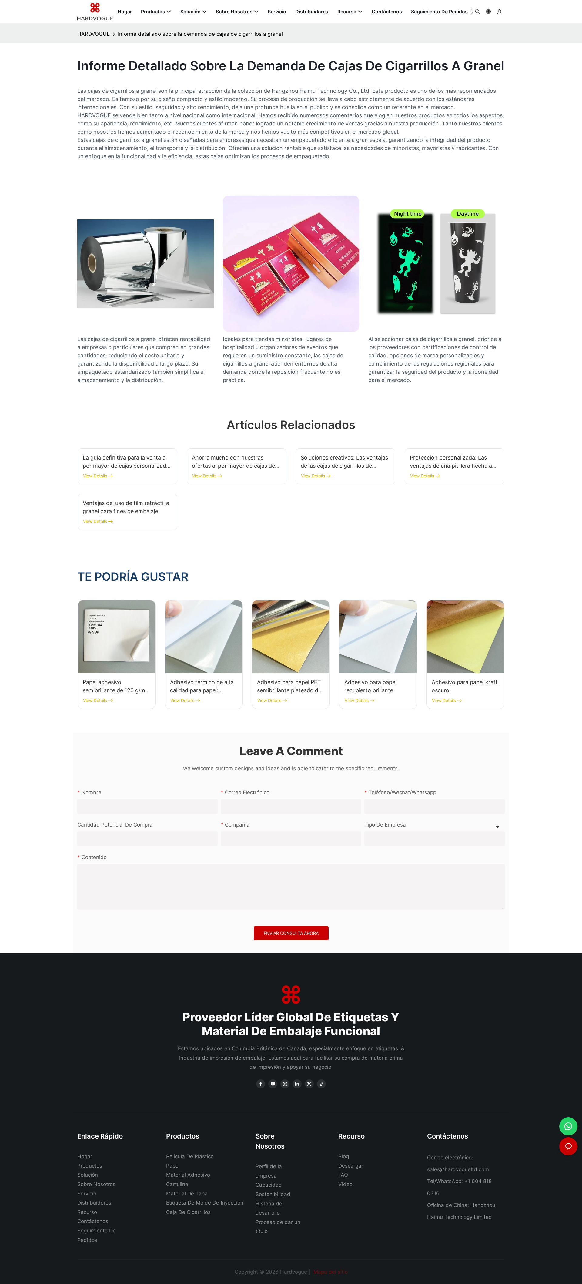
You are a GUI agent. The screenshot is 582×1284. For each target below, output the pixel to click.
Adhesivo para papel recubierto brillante (370, 686)
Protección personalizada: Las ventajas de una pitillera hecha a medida (451, 462)
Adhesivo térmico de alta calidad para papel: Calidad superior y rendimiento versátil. (202, 686)
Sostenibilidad (273, 1194)
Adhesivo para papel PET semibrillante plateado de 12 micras (289, 686)
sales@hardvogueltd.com (458, 1169)
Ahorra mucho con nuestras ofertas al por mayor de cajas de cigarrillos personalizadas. (233, 462)
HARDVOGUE (93, 34)
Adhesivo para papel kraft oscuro (465, 686)
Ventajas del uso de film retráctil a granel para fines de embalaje (126, 507)
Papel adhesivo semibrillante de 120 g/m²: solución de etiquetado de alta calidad (116, 686)
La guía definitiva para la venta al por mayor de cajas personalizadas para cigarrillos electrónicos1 (127, 462)
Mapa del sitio (330, 1272)
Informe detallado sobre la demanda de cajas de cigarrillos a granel (200, 34)
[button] (471, 11)
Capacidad (269, 1185)
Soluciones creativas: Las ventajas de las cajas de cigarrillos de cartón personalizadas (344, 462)
